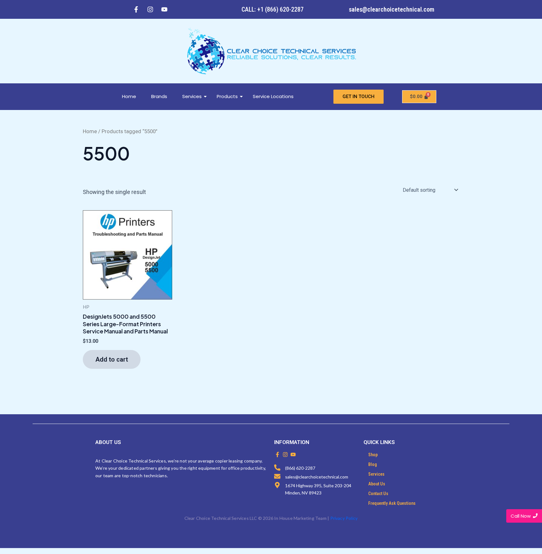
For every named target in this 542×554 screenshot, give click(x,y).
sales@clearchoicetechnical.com (391, 9)
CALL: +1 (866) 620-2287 (273, 9)
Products (227, 96)
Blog (372, 464)
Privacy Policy (344, 518)
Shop (373, 454)
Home (129, 96)
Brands (159, 96)
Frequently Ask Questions (392, 503)
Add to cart (111, 359)
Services (192, 96)
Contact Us (378, 493)
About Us (376, 483)
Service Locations (273, 96)
